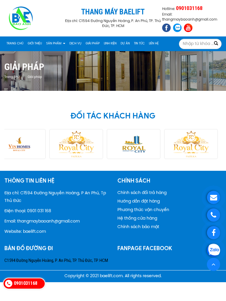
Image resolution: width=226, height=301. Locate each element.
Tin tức (139, 43)
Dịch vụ (75, 43)
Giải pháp (93, 43)
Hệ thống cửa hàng (137, 218)
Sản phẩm (54, 43)
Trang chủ (15, 43)
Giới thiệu (35, 43)
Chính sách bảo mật (138, 227)
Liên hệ (154, 43)
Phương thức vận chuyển (143, 210)
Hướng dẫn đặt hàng (138, 201)
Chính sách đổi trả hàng (142, 193)
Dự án (125, 43)
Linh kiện (110, 43)
